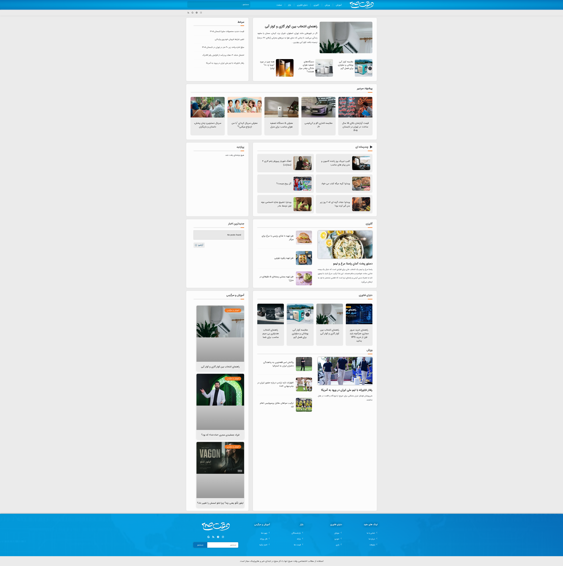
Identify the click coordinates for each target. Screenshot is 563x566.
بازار (289, 5)
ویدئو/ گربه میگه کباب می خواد (335, 183)
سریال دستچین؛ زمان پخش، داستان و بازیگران (207, 125)
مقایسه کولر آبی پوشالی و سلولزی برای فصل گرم (345, 65)
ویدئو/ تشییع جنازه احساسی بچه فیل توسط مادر (276, 204)
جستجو (200, 544)
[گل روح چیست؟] (303, 184)
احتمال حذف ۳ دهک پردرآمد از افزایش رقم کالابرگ (223, 55)
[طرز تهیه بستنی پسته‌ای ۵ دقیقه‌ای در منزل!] (304, 284)
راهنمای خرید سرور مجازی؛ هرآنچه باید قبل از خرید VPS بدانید (359, 335)
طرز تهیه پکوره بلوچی (284, 258)
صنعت (279, 5)
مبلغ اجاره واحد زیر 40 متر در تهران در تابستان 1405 (223, 47)
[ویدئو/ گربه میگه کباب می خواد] (361, 184)
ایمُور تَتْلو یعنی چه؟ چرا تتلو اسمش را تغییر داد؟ (220, 503)
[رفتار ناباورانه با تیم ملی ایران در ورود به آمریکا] (345, 370)
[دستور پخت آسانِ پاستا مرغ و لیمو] (345, 244)
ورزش (327, 5)
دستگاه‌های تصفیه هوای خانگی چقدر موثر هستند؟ (306, 66)
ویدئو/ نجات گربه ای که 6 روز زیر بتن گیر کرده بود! (335, 204)
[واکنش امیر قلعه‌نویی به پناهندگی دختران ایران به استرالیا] (304, 370)
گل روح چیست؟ (283, 183)
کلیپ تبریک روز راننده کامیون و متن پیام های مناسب (335, 163)
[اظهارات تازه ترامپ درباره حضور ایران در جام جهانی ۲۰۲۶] (304, 390)
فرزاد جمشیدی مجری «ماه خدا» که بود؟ (220, 435)
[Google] (192, 13)
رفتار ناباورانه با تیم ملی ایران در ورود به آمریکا (225, 63)
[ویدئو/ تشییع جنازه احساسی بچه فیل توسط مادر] (303, 204)
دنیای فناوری (302, 5)
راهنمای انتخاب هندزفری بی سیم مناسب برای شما (271, 333)
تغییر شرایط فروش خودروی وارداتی (229, 39)
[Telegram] (197, 13)
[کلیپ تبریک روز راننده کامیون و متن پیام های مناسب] (361, 163)
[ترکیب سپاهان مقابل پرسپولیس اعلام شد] (304, 411)
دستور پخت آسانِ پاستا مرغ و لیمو (352, 263)
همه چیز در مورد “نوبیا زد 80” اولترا (267, 65)
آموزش (339, 5)
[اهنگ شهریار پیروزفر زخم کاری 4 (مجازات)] (303, 163)
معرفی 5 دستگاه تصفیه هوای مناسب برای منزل (281, 125)
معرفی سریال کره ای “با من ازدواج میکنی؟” (245, 125)
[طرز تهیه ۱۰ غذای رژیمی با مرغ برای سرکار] (304, 244)
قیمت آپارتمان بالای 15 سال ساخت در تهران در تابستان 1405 (355, 126)
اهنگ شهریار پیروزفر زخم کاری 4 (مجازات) (276, 163)
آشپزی (316, 5)
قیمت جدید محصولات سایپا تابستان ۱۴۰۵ (227, 31)
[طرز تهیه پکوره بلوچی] (304, 264)
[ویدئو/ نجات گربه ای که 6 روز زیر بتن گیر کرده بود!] (361, 204)
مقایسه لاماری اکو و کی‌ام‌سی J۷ (318, 125)
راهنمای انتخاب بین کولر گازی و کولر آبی (291, 26)
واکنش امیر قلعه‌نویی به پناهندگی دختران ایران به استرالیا (278, 364)
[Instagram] (201, 13)
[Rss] (188, 13)
